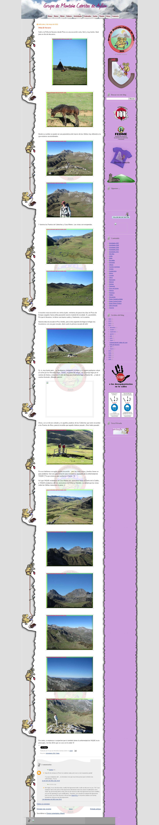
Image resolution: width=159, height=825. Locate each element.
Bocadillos (112, 260)
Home (50, 16)
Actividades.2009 (114, 247)
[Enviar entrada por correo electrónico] (75, 750)
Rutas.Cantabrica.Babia (116, 299)
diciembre (113, 327)
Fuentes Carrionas (114, 266)
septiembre (113, 331)
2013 (110, 321)
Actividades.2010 (51, 753)
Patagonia (112, 286)
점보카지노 (74, 795)
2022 (110, 319)
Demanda (112, 262)
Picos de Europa (113, 288)
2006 (110, 359)
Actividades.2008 (114, 245)
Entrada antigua (95, 809)
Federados (87, 16)
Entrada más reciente (44, 809)
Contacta (115, 16)
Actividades (78, 16)
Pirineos (111, 290)
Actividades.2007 (114, 243)
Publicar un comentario (43, 804)
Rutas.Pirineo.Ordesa (115, 303)
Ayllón (111, 256)
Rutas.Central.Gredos (115, 301)
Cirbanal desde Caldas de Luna (118, 342)
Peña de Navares (115, 344)
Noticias (111, 284)
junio (111, 338)
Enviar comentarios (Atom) (56, 813)
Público (111, 294)
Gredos (111, 269)
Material (111, 282)
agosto (112, 334)
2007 (110, 357)
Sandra (51, 769)
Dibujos (111, 264)
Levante (111, 275)
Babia (57, 753)
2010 (110, 351)
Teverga (111, 307)
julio (111, 336)
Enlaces (69, 16)
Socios (95, 16)
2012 (110, 323)
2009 (110, 353)
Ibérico (111, 273)
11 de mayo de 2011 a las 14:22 (51, 780)
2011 (110, 325)
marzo (112, 348)
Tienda (101, 16)
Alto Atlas (111, 254)
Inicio (71, 809)
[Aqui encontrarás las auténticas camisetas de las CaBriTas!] (121, 170)
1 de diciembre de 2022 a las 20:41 (52, 799)
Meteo (62, 16)
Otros (108, 16)
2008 (110, 355)
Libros (111, 277)
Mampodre (112, 279)
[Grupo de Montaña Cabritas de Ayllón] (120, 232)
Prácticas (112, 292)
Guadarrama (112, 271)
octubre (112, 329)
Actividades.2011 (114, 251)
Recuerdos (112, 297)
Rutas (56, 16)
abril (111, 346)
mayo (111, 340)
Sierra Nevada (113, 305)
